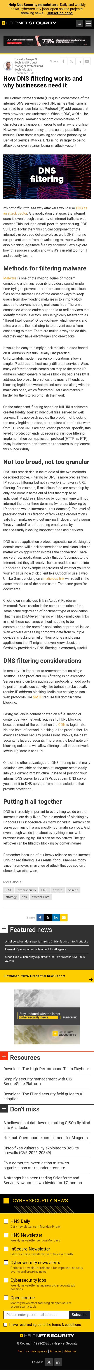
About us (55, 1351)
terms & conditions (66, 1325)
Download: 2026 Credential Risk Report (34, 976)
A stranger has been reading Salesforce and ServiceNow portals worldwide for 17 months (42, 1180)
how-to (58, 890)
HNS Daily (20, 1221)
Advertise (70, 1351)
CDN (61, 725)
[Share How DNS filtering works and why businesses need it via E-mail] (87, 61)
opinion (73, 890)
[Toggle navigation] (88, 23)
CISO (8, 890)
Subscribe (79, 1315)
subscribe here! (60, 13)
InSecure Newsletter (30, 1249)
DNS (44, 890)
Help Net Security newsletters (33, 5)
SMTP (38, 697)
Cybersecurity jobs (28, 1280)
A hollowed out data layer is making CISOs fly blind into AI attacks (46, 941)
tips (24, 897)
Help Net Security (65, 1343)
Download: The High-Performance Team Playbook (46, 1068)
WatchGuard (41, 897)
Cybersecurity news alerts (35, 1262)
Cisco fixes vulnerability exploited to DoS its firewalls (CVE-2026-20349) (41, 1150)
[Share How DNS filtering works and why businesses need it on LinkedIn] (79, 61)
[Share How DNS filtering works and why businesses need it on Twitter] (71, 61)
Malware (9, 278)
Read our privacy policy (32, 1351)
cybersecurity (26, 890)
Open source (22, 1297)
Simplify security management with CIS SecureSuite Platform (37, 1081)
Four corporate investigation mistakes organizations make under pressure (36, 1165)
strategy (11, 897)
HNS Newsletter (26, 1235)
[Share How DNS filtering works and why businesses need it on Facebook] (63, 61)
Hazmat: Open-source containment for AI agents (35, 949)
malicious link (54, 578)
